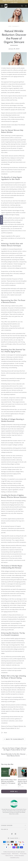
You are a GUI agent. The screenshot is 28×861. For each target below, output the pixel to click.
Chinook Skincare (11, 851)
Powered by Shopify (6, 853)
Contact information (19, 855)
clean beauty (15, 26)
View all (14, 791)
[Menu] (2, 6)
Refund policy (15, 853)
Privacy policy (23, 853)
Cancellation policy (14, 857)
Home (9, 26)
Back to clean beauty (15, 739)
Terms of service (9, 855)
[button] (22, 6)
